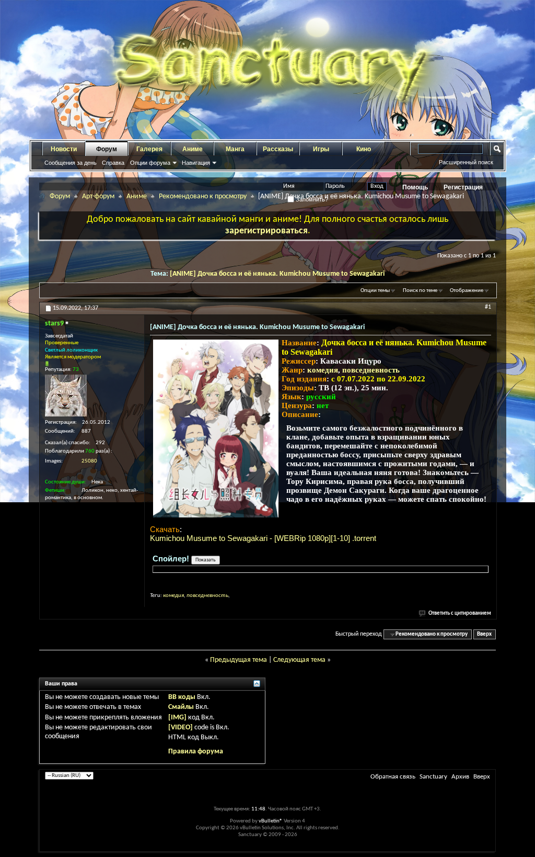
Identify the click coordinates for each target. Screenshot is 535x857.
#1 (488, 307)
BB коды (181, 697)
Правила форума (195, 751)
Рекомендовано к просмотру (203, 196)
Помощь (415, 187)
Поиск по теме (420, 291)
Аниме (192, 149)
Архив (460, 776)
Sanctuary (433, 776)
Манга (235, 149)
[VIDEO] (180, 727)
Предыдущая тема (238, 660)
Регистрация (463, 187)
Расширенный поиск (466, 162)
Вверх (484, 634)
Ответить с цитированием (459, 613)
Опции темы (375, 291)
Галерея (149, 149)
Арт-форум (98, 196)
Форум (106, 149)
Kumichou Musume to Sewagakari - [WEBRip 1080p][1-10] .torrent (263, 538)
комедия (322, 370)
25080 (89, 461)
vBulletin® (271, 821)
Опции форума (150, 163)
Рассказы (278, 149)
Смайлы (181, 707)
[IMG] (177, 717)
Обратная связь (392, 776)
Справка (113, 163)
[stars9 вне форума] (66, 395)
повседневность (371, 370)
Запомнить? (311, 199)
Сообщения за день (70, 163)
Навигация (196, 163)
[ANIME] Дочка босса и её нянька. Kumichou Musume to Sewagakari (277, 274)
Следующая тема (299, 660)
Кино (363, 149)
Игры (321, 149)
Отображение (466, 291)
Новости (64, 149)
